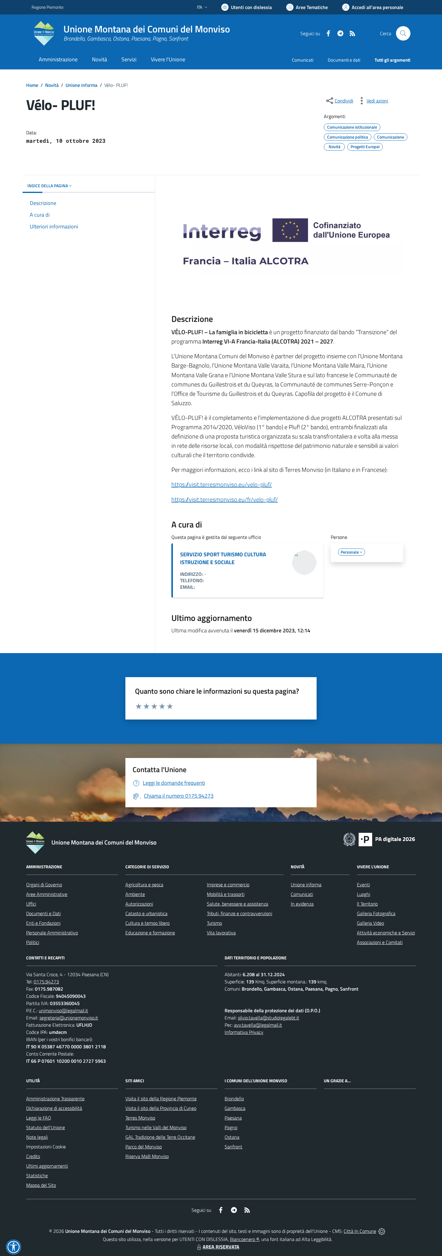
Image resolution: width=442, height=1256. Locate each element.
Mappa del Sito (41, 1185)
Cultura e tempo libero (147, 923)
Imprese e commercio (228, 884)
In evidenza (302, 903)
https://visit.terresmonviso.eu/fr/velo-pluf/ (224, 499)
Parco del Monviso (143, 1146)
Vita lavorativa (221, 932)
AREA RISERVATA (221, 1246)
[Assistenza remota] (382, 1231)
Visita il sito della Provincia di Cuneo (160, 1108)
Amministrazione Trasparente (55, 1098)
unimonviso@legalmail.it (63, 1010)
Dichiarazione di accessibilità (54, 1108)
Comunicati (302, 60)
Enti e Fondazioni (43, 923)
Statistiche (37, 1175)
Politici (32, 942)
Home (32, 85)
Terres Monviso (140, 1117)
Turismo (214, 923)
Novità (52, 85)
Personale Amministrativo (52, 932)
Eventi (363, 884)
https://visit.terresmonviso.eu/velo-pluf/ (221, 484)
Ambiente (135, 894)
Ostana (232, 1137)
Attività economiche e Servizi (386, 932)
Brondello (234, 1098)
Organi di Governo (44, 884)
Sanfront (233, 1146)
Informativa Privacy (244, 1032)
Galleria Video (370, 923)
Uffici (31, 903)
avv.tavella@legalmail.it (258, 1024)
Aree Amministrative (46, 894)
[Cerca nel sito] (403, 33)
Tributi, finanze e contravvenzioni (239, 913)
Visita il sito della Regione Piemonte (161, 1098)
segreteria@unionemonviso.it (68, 1017)
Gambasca (235, 1108)
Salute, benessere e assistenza (237, 903)
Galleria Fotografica (376, 913)
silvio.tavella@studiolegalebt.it (268, 1017)
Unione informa (81, 85)
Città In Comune (360, 1231)
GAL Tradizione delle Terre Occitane (160, 1137)
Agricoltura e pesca (144, 884)
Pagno (231, 1127)
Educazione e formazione (150, 932)
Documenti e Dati (43, 913)
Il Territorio (367, 903)
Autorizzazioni (139, 903)
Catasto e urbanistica (146, 913)
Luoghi (363, 894)
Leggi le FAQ (38, 1117)
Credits (33, 1156)
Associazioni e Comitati (380, 942)
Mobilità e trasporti (225, 894)
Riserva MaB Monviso (147, 1156)
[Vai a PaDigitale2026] (379, 838)
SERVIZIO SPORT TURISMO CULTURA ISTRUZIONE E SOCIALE (223, 558)
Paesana (233, 1117)
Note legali (37, 1137)
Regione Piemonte (47, 7)
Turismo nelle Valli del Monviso (155, 1127)
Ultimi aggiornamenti (47, 1165)
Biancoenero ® (244, 1239)
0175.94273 (46, 981)
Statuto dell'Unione (45, 1127)
